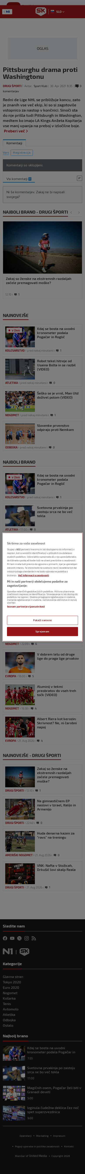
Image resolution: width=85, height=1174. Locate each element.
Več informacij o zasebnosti (33, 575)
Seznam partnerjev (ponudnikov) (26, 606)
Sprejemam (42, 631)
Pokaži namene (42, 620)
